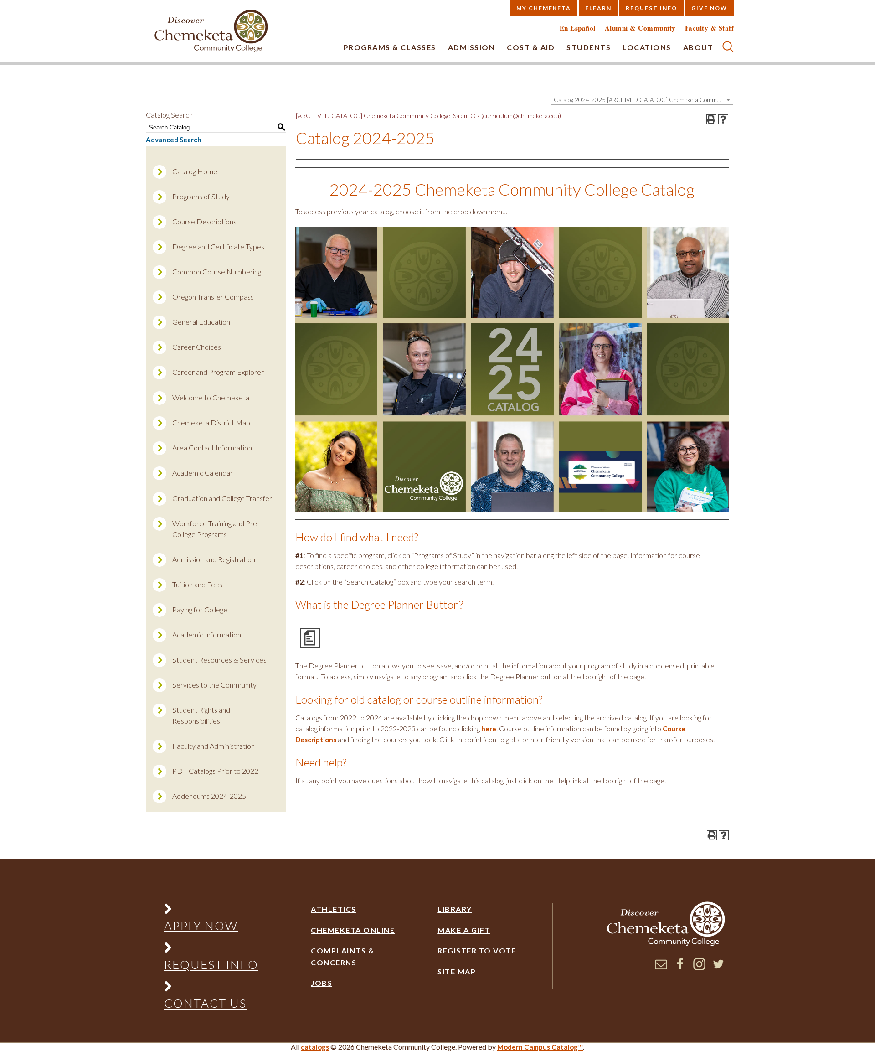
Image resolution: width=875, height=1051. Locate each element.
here (488, 729)
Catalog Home (194, 171)
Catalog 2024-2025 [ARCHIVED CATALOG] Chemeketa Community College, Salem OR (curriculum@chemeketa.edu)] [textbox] (643, 100)
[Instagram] (699, 967)
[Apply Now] (211, 910)
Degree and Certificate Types (218, 246)
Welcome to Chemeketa (210, 397)
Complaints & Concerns (342, 956)
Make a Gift (464, 930)
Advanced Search (173, 139)
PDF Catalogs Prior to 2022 (215, 770)
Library (455, 909)
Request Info (651, 8)
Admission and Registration (213, 559)
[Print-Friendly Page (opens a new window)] (711, 119)
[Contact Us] (211, 988)
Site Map (457, 971)
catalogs (315, 1047)
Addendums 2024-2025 (209, 796)
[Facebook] (680, 967)
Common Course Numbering (216, 271)
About (698, 47)
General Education (201, 321)
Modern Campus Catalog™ (540, 1047)
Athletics (333, 909)
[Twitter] (718, 967)
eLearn (598, 8)
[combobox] (642, 99)
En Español (578, 28)
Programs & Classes (390, 47)
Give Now (709, 8)
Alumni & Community (640, 28)
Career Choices (196, 346)
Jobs (321, 983)
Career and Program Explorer (218, 372)
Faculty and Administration (213, 745)
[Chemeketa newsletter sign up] (661, 967)
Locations (647, 47)
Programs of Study (201, 196)
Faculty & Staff (709, 28)
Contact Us (205, 1003)
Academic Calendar (202, 472)
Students (588, 47)
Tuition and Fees (197, 584)
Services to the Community (214, 684)
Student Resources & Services (219, 659)
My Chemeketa (543, 8)
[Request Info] (211, 949)
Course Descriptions (204, 221)
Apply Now (201, 925)
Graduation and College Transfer (222, 498)
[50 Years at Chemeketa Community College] (211, 31)
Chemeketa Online (353, 930)
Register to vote (477, 950)
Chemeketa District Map (211, 422)
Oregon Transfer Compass (213, 296)
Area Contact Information (212, 447)
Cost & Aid (531, 47)
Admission (471, 47)
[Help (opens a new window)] (723, 119)
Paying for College (199, 609)
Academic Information (206, 634)
